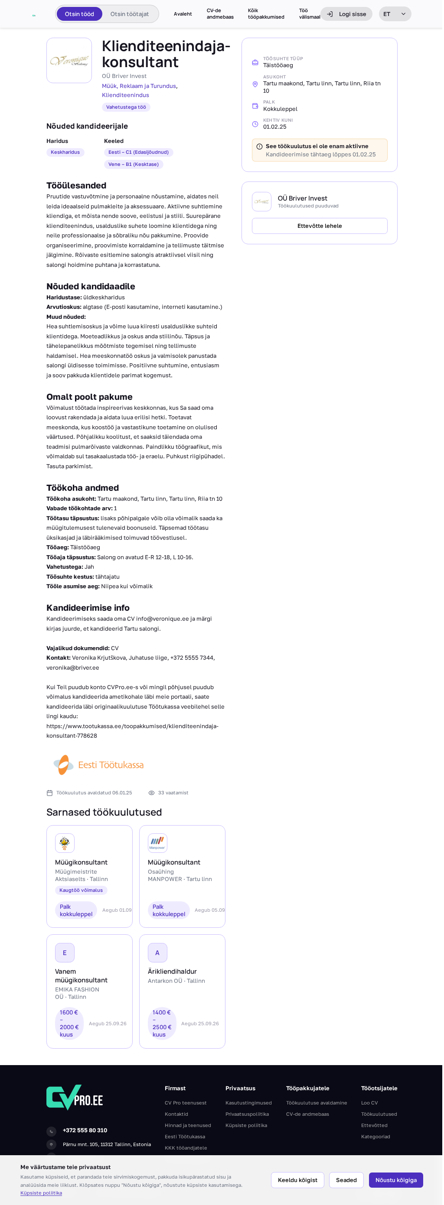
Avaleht (183, 14)
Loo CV (369, 1102)
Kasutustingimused (248, 1102)
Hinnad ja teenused (188, 1125)
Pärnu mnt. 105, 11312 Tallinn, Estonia (107, 1144)
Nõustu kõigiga (396, 1179)
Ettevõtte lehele (319, 225)
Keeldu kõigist (297, 1179)
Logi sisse (352, 13)
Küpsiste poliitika (41, 1192)
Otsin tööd (79, 14)
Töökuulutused (379, 1114)
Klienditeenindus (125, 94)
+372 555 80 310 (85, 1130)
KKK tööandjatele (186, 1147)
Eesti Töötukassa (185, 1136)
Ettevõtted (374, 1125)
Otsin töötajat (130, 14)
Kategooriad (375, 1136)
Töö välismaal (309, 13)
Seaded (346, 1179)
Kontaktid (176, 1114)
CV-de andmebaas (220, 13)
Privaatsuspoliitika (247, 1114)
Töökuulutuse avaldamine (316, 1102)
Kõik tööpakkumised (266, 13)
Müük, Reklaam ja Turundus (139, 85)
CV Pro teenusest (186, 1102)
